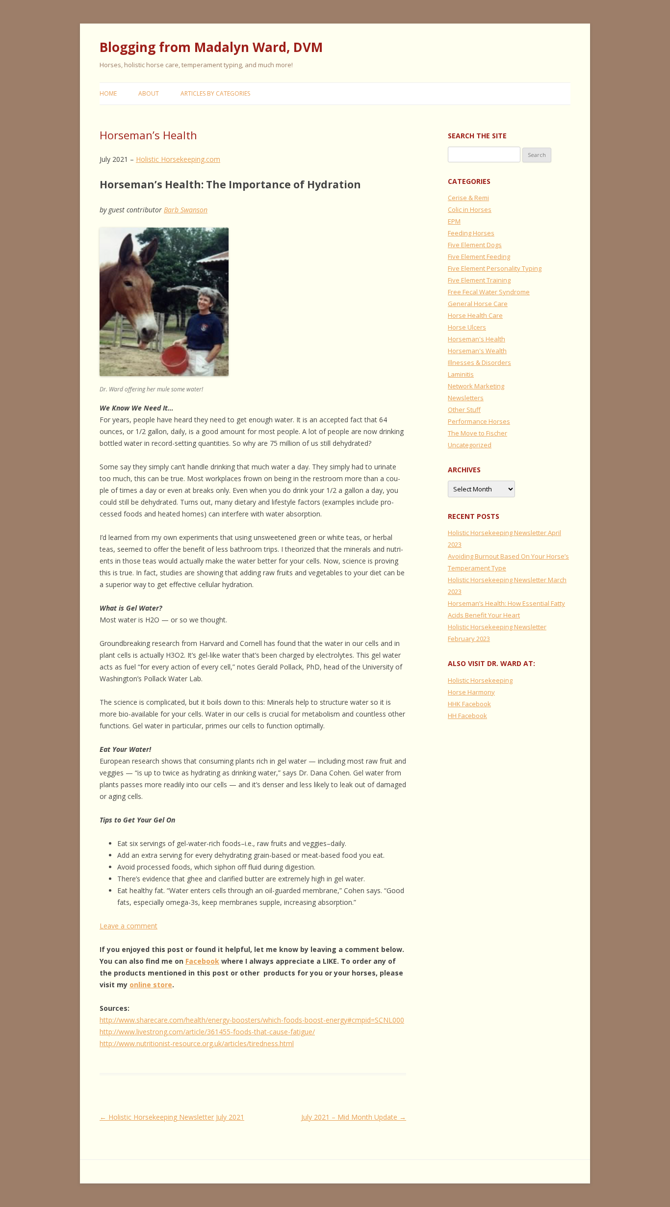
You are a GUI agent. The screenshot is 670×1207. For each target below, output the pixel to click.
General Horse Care (478, 303)
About (148, 93)
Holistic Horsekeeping (480, 680)
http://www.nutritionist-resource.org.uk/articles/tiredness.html (197, 1043)
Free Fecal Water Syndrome (489, 291)
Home (108, 93)
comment (142, 925)
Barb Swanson (185, 209)
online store (150, 984)
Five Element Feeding (479, 256)
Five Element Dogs (475, 244)
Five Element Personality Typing (494, 268)
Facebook (202, 961)
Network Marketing (476, 386)
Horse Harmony (471, 692)
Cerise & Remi (468, 197)
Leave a (113, 925)
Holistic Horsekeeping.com (178, 159)
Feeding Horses (471, 233)
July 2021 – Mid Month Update (353, 1117)
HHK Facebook (469, 703)
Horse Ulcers (467, 327)
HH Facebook (467, 715)
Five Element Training (479, 280)
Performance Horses (479, 421)
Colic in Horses (469, 209)
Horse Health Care (475, 315)
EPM (454, 221)
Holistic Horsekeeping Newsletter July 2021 (172, 1117)
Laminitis (461, 374)
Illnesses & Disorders (479, 362)
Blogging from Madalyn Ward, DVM (211, 47)
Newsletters (466, 397)
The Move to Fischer (477, 433)
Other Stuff (464, 409)
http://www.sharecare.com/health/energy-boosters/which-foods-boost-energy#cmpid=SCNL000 (252, 1020)
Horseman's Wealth (477, 350)
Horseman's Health (476, 338)
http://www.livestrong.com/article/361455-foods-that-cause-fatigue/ (207, 1031)
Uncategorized (469, 444)
